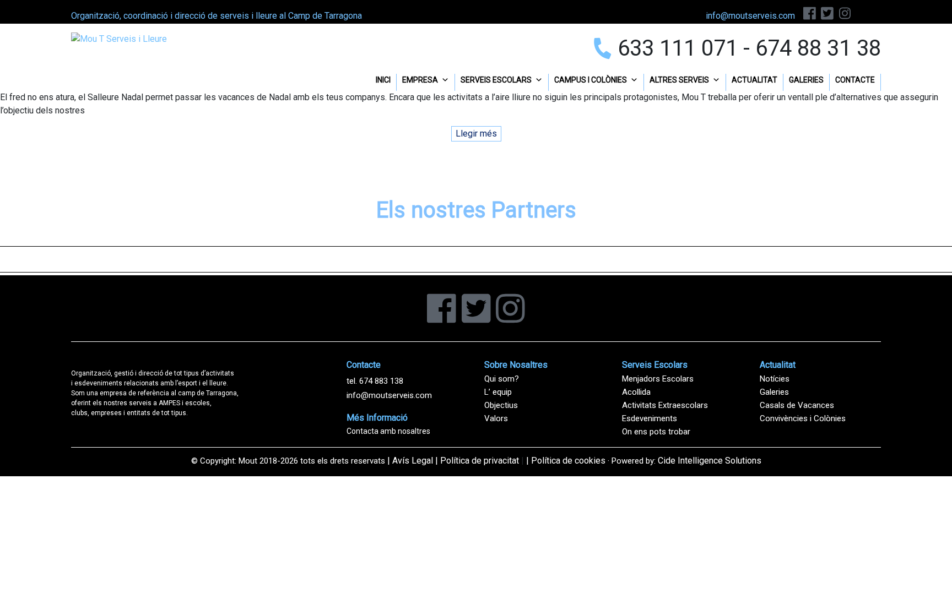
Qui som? (501, 379)
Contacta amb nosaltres (388, 431)
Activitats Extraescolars (665, 405)
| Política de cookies (565, 460)
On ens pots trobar (656, 432)
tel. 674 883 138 (375, 381)
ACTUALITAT (754, 79)
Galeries (774, 392)
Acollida (636, 392)
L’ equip (498, 392)
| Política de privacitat (477, 460)
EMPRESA (420, 79)
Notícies (774, 379)
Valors (496, 418)
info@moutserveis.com (389, 395)
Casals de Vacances (797, 405)
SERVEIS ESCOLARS (496, 79)
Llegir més (476, 133)
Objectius (501, 405)
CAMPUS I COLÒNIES (590, 79)
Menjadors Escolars (658, 379)
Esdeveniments (649, 418)
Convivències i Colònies (803, 418)
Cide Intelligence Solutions (709, 460)
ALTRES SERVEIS (679, 79)
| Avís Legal (410, 460)
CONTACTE (855, 79)
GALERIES (806, 79)
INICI (383, 79)
